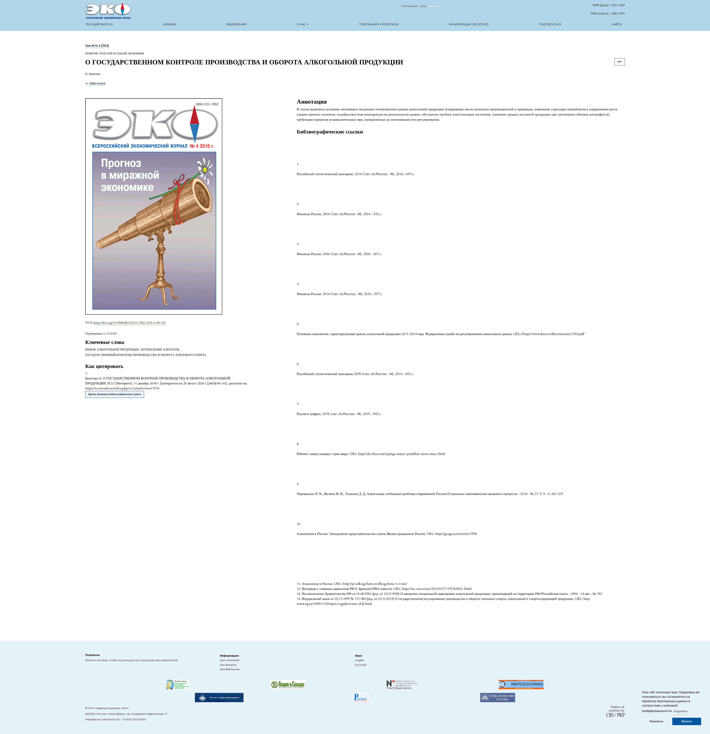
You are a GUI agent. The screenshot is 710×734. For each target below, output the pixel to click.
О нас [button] (302, 24)
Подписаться (550, 24)
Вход (423, 6)
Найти (617, 24)
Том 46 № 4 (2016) (97, 46)
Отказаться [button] (656, 721)
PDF (619, 62)
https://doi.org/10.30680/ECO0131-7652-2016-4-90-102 (129, 323)
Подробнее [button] (680, 711)
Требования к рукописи (379, 24)
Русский (360, 664)
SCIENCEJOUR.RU (134, 719)
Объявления (236, 24)
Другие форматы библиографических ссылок (114, 394)
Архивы (169, 24)
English (359, 660)
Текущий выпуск (99, 24)
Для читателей (229, 660)
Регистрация (409, 6)
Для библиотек (230, 669)
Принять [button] (686, 721)
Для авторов (228, 664)
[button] (95, 83)
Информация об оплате (469, 24)
